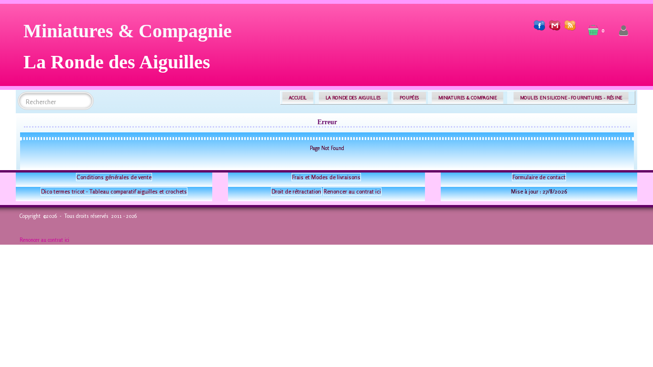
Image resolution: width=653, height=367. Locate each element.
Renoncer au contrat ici (352, 191)
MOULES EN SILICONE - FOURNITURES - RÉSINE (571, 98)
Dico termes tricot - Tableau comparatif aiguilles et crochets (114, 191)
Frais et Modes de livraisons (326, 177)
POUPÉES (409, 98)
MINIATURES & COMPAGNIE (467, 98)
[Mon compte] (623, 31)
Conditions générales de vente (114, 177)
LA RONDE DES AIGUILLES (353, 98)
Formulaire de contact (539, 177)
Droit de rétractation (296, 191)
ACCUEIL (298, 98)
